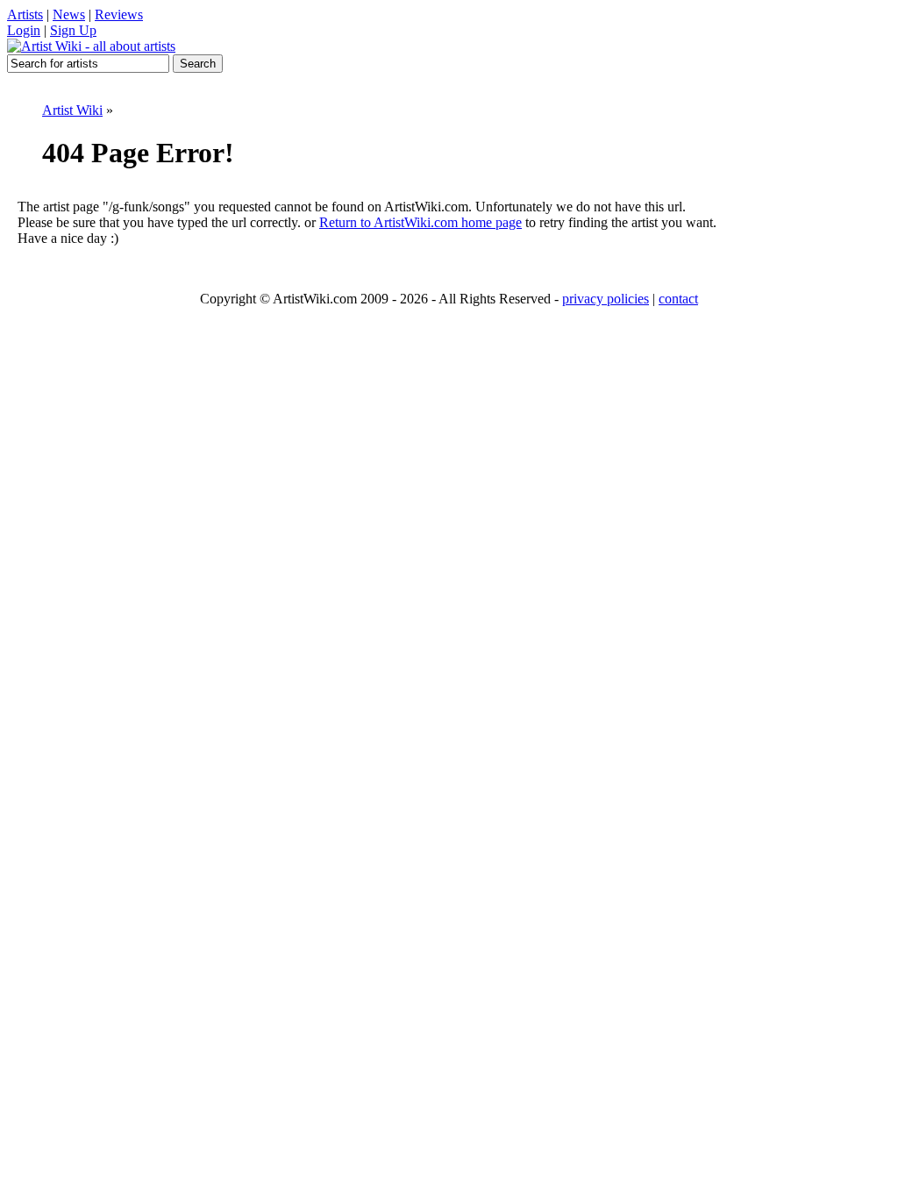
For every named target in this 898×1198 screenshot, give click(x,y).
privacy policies (605, 298)
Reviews (119, 14)
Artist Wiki (72, 110)
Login (23, 30)
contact (678, 298)
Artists (25, 14)
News (69, 14)
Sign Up (73, 30)
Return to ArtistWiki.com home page (420, 222)
